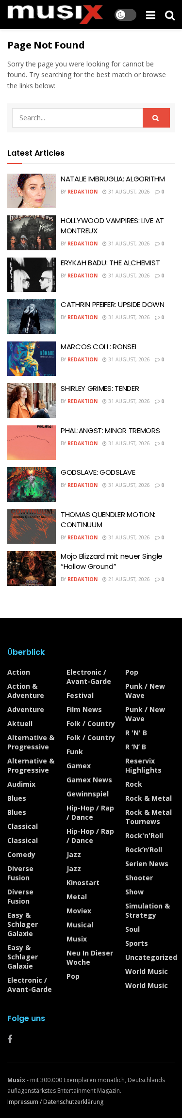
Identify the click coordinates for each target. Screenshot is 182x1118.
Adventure (25, 709)
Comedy (21, 854)
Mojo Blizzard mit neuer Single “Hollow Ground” (112, 561)
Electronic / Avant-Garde (29, 984)
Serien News (146, 863)
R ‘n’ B (135, 746)
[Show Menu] (150, 14)
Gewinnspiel (87, 793)
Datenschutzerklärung (73, 1102)
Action (18, 672)
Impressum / (25, 1102)
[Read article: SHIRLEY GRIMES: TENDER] (31, 400)
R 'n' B (136, 732)
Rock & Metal (148, 798)
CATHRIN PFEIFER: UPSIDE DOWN (113, 304)
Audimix (21, 784)
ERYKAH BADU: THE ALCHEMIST (110, 263)
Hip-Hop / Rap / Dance (90, 812)
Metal (76, 896)
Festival (80, 695)
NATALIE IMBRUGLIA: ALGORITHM (113, 179)
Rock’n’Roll (143, 849)
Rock (133, 784)
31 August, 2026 (128, 191)
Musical (79, 924)
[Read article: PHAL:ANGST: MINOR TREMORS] (31, 442)
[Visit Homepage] (55, 14)
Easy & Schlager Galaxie (22, 924)
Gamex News (89, 779)
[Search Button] (170, 14)
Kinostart (82, 882)
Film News (84, 709)
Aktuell (20, 723)
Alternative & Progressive (30, 742)
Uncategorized (151, 957)
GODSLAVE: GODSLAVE (98, 472)
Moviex (78, 910)
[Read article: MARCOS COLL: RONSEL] (31, 358)
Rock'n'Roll (144, 835)
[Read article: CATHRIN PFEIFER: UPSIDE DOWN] (31, 316)
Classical (22, 826)
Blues (16, 798)
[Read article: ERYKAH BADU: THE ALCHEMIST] (31, 275)
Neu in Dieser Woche (89, 957)
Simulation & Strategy (147, 910)
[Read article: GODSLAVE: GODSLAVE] (31, 484)
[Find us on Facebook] (9, 1039)
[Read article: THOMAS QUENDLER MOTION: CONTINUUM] (31, 526)
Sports (136, 943)
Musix (76, 938)
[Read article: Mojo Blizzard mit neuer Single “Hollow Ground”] (31, 568)
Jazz (73, 854)
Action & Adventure (25, 690)
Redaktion (82, 191)
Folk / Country (90, 723)
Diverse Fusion (20, 873)
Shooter (139, 877)
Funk (74, 751)
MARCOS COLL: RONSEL (99, 346)
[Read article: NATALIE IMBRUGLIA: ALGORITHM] (31, 191)
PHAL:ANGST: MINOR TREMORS (110, 430)
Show (134, 891)
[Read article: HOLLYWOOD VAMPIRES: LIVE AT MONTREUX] (31, 232)
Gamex (78, 765)
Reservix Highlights (143, 765)
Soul (132, 929)
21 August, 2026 (128, 579)
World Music (146, 971)
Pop (73, 976)
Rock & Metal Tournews (148, 817)
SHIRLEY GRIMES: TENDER (100, 388)
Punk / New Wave (145, 690)
